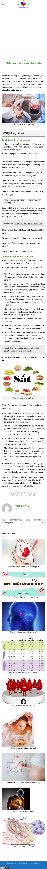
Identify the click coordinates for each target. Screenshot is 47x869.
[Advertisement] (23, 32)
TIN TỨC (23, 60)
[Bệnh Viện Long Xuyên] (23, 4)
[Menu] (3, 4)
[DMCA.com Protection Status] (5, 867)
